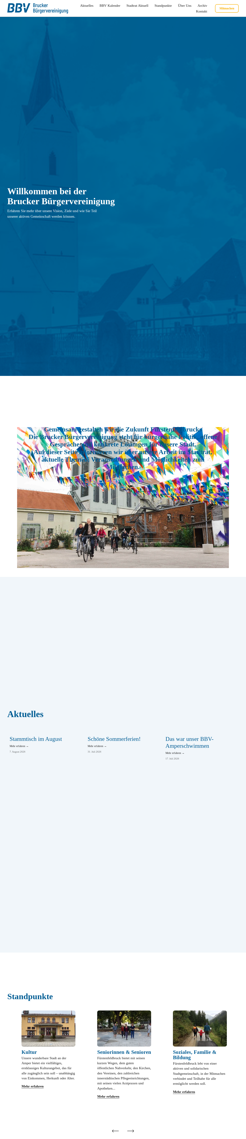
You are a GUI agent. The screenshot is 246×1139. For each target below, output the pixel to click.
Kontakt (201, 11)
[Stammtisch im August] (46, 731)
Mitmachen (226, 8)
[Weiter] (130, 1131)
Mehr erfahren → (19, 746)
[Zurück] (115, 1131)
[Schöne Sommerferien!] (124, 731)
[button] (232, 725)
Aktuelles (86, 5)
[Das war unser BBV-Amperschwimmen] (202, 731)
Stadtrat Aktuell (137, 5)
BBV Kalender (110, 5)
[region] (123, 1060)
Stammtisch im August (36, 739)
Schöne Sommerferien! (114, 739)
